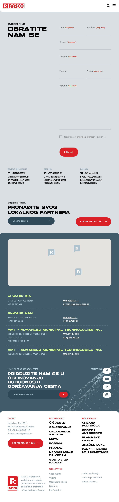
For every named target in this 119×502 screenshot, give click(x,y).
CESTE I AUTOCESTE (92, 431)
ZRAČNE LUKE (93, 445)
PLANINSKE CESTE (91, 439)
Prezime (96, 27)
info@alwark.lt (70, 321)
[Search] (108, 5)
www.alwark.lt (70, 317)
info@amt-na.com (71, 337)
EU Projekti (55, 490)
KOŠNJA (55, 443)
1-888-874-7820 (15, 337)
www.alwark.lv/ (71, 300)
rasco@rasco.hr (21, 176)
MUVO (54, 439)
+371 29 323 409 (15, 304)
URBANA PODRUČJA (91, 424)
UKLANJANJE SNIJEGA (59, 433)
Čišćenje (57, 423)
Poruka (67, 86)
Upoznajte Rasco (58, 481)
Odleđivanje (60, 427)
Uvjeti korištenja (90, 473)
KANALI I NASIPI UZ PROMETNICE (95, 451)
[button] (73, 249)
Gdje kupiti (55, 473)
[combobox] (31, 221)
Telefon (63, 71)
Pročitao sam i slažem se (85, 137)
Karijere (53, 486)
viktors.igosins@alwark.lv (76, 304)
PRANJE (55, 448)
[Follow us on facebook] (107, 371)
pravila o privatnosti (86, 137)
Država (67, 56)
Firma (94, 71)
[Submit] (63, 395)
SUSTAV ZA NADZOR (58, 461)
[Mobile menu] (114, 6)
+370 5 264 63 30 (15, 321)
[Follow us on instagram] (107, 395)
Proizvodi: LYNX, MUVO (18, 341)
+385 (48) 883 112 (19, 173)
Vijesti (52, 477)
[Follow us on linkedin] (107, 387)
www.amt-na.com (71, 334)
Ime (66, 27)
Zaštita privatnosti (92, 477)
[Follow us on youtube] (107, 379)
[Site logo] (14, 5)
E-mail (67, 42)
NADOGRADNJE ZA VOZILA (61, 453)
